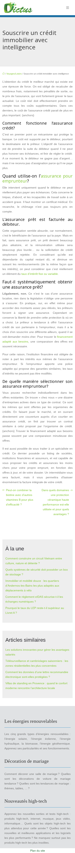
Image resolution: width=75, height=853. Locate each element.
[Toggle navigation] (67, 8)
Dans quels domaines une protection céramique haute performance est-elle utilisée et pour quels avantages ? (55, 502)
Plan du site (37, 850)
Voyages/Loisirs (14, 73)
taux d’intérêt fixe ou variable (39, 273)
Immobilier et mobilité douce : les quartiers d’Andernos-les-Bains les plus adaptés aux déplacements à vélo (32, 585)
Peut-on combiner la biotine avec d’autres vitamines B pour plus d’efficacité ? (19, 497)
